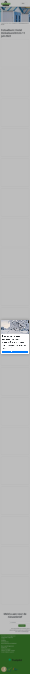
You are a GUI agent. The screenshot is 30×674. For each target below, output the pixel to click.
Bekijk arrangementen (15, 352)
